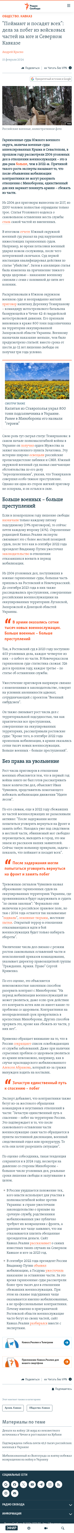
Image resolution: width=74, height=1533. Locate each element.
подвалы (9, 918)
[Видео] (46, 1528)
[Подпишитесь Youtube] (32, 1484)
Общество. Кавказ (17, 16)
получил (27, 446)
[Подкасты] (5, 1493)
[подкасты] (29, 1528)
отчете (25, 232)
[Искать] (62, 1528)
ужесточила (55, 1271)
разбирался (38, 1323)
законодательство (15, 554)
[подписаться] (14, 1493)
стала (6, 222)
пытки (7, 923)
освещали (36, 455)
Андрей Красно (12, 52)
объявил (40, 1266)
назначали (10, 520)
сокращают (22, 1044)
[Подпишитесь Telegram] (41, 1484)
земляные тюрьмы (33, 918)
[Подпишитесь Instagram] (49, 1484)
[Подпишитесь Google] (5, 1484)
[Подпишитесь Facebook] (14, 1484)
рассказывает (40, 1243)
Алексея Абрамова (16, 1067)
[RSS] (58, 1484)
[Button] (30, 68)
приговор (9, 304)
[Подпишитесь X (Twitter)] (23, 1484)
